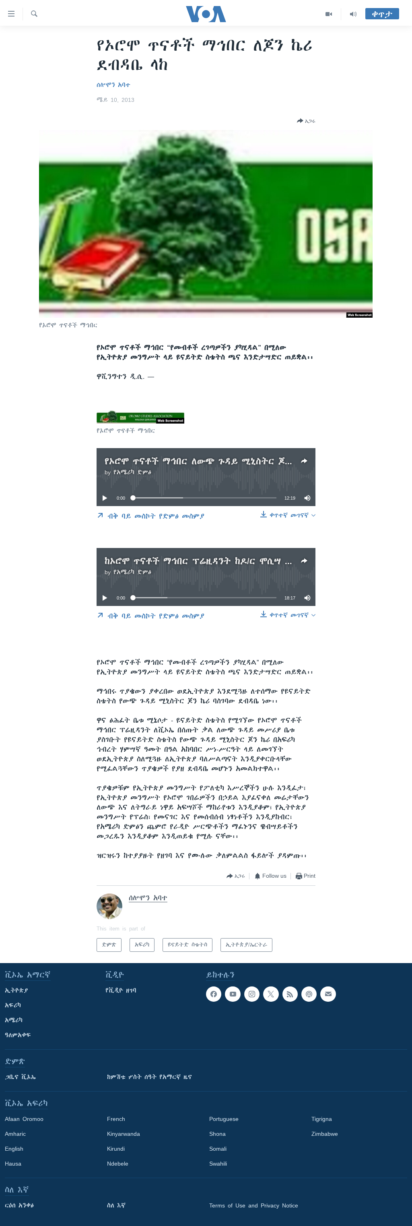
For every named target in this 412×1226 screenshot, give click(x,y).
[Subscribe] (328, 994)
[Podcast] (309, 994)
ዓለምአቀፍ (18, 1035)
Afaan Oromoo (24, 1119)
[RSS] (290, 994)
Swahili (218, 1163)
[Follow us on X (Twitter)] (270, 994)
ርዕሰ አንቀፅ (19, 1205)
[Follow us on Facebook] (213, 994)
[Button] (306, 121)
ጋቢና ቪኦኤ (20, 1077)
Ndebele (117, 1163)
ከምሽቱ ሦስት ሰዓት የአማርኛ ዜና (149, 1077)
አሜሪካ (14, 1020)
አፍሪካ (13, 1005)
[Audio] (353, 14)
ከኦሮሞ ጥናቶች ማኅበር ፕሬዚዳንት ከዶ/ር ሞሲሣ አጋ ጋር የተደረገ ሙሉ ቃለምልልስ (258, 561)
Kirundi (116, 1148)
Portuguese (224, 1119)
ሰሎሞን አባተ (113, 85)
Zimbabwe (324, 1133)
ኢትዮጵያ (16, 990)
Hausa (13, 1163)
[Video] (329, 14)
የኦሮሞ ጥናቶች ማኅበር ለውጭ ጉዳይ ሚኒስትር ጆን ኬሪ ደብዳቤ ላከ (227, 461)
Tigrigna (321, 1119)
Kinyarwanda (123, 1133)
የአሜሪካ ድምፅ (132, 472)
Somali (218, 1148)
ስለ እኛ (116, 1205)
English (14, 1148)
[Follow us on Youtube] (232, 994)
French (116, 1119)
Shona (217, 1133)
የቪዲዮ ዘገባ (120, 990)
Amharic (15, 1133)
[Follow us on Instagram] (252, 994)
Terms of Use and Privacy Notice (253, 1205)
